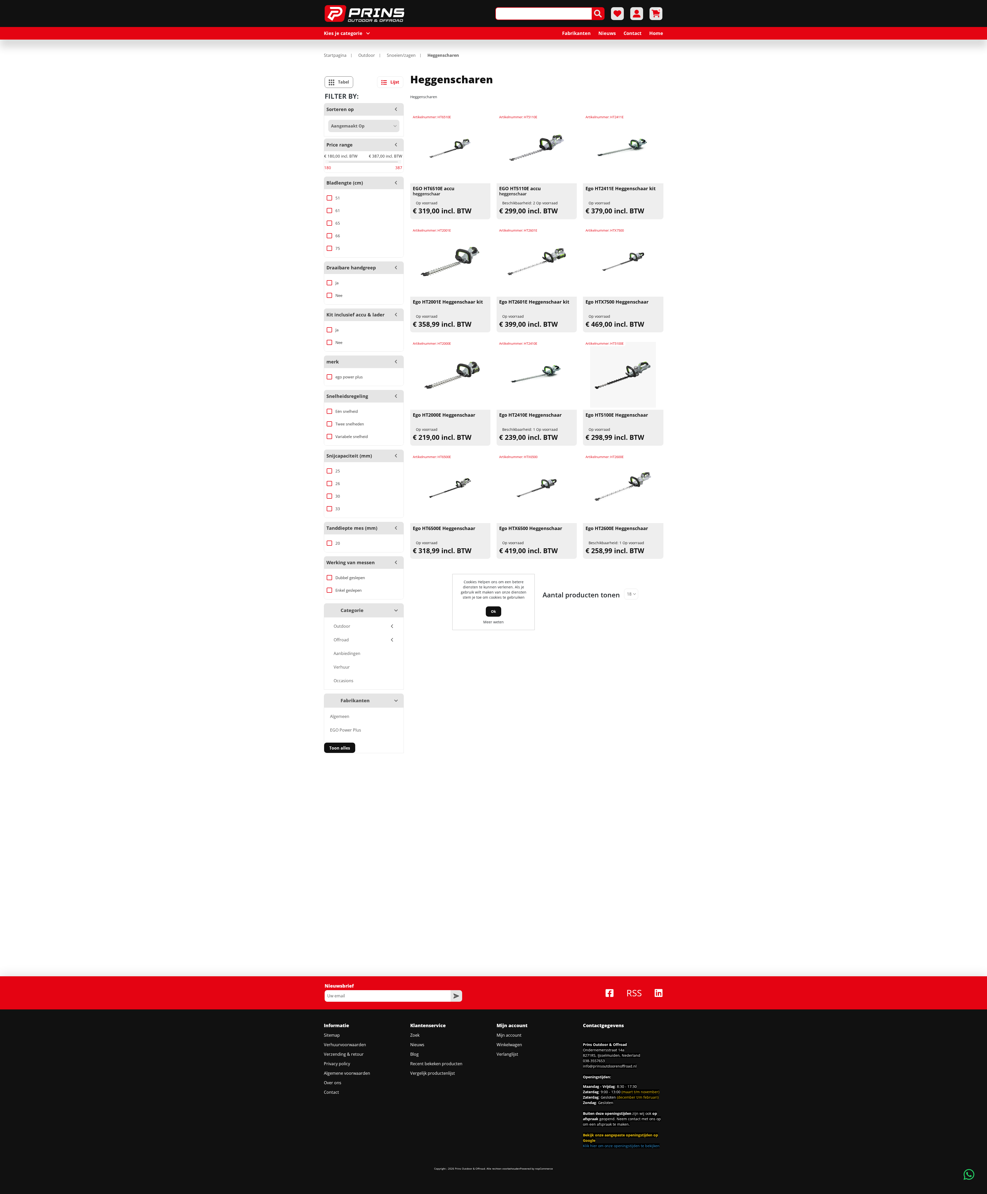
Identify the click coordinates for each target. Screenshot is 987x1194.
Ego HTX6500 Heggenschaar (530, 528)
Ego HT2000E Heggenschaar (444, 415)
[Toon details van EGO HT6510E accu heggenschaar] (450, 148)
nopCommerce (544, 1168)
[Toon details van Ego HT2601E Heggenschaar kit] (537, 262)
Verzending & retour (344, 1054)
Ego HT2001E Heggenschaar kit (448, 302)
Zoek (414, 1035)
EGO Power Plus (345, 730)
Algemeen (339, 716)
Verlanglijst (507, 1054)
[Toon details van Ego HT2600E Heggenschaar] (623, 488)
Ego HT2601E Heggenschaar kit (534, 302)
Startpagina (335, 55)
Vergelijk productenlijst (432, 1073)
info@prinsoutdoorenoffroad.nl (610, 1066)
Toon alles (339, 748)
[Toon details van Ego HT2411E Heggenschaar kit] (623, 148)
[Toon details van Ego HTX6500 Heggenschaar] (537, 488)
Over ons (332, 1083)
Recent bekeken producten (436, 1064)
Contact (331, 1092)
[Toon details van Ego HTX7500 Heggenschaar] (623, 262)
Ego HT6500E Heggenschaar (444, 528)
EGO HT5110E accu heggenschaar (520, 191)
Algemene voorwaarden (347, 1073)
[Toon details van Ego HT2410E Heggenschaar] (537, 375)
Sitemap (332, 1035)
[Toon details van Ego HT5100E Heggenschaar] (623, 375)
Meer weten (493, 621)
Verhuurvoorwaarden (345, 1044)
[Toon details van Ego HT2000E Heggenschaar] (450, 375)
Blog (414, 1054)
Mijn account (509, 1035)
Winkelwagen (509, 1044)
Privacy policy (337, 1064)
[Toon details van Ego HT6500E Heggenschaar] (450, 488)
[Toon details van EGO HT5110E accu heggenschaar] (537, 148)
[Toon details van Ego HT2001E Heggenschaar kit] (450, 262)
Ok (493, 611)
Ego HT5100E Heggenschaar (617, 415)
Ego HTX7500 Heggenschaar (617, 302)
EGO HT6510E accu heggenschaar (433, 191)
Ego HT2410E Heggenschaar (530, 415)
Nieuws (417, 1044)
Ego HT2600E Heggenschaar (617, 528)
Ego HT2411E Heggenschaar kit (621, 189)
